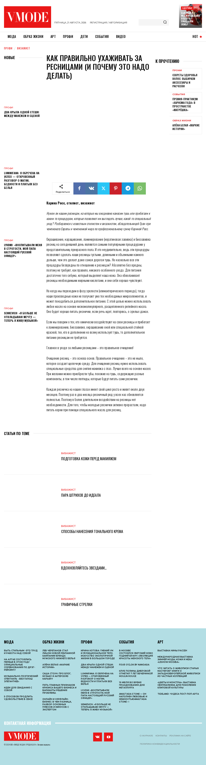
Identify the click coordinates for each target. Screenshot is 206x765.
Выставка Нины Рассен (172, 650)
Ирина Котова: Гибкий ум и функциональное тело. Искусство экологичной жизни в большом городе (98, 654)
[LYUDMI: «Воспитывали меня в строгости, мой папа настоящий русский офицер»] (23, 216)
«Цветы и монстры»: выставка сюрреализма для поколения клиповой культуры (177, 685)
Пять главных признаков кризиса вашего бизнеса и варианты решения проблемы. (59, 689)
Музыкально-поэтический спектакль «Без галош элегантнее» (21, 679)
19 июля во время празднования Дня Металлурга (132, 685)
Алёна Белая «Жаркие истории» (186, 127)
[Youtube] (108, 737)
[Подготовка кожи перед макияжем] (30, 456)
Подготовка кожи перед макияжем (88, 458)
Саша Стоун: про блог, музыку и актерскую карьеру (56, 676)
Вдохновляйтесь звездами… (84, 567)
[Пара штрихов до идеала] (30, 493)
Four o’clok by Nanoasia (134, 664)
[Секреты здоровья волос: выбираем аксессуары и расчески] (162, 77)
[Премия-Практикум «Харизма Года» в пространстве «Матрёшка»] (162, 101)
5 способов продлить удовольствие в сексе (18, 697)
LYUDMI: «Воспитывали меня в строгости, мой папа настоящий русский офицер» (23, 250)
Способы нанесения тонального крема (92, 531)
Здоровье (187, 7)
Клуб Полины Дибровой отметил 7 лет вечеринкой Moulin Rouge (136, 674)
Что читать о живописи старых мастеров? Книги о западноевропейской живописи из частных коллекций (179, 672)
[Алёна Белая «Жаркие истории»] (162, 125)
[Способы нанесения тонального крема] (30, 529)
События (178, 94)
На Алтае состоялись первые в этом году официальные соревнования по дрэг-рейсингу (19, 664)
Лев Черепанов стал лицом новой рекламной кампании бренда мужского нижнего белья (58, 654)
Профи (8, 48)
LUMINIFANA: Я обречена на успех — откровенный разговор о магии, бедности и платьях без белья (21, 180)
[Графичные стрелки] (30, 602)
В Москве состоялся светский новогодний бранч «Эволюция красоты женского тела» (136, 654)
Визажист (23, 48)
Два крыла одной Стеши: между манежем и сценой (22, 114)
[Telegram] (128, 188)
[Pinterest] (116, 188)
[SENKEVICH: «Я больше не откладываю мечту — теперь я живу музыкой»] (23, 284)
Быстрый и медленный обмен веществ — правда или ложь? (190, 18)
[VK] (91, 188)
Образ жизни (181, 121)
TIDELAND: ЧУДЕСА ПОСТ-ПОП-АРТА (178, 694)
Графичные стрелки (76, 604)
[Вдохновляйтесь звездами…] (30, 566)
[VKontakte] (97, 737)
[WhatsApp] (140, 188)
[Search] (165, 22)
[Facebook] (79, 188)
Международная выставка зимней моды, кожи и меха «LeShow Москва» (175, 659)
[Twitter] (104, 188)
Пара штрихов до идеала (81, 495)
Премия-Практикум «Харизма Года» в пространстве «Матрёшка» (185, 104)
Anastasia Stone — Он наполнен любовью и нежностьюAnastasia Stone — (133, 698)
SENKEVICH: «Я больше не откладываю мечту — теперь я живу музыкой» (21, 316)
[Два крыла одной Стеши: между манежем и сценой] (23, 83)
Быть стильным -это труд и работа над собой (21, 652)
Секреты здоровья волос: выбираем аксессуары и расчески (184, 80)
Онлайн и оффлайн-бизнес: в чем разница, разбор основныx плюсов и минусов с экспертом (57, 704)
